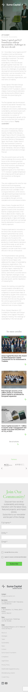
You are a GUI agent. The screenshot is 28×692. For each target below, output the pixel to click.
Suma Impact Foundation (8, 652)
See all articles (14, 442)
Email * (4, 542)
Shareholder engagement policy (10, 669)
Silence (3, 207)
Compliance (4, 656)
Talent (3, 639)
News (3, 646)
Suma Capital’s (6, 85)
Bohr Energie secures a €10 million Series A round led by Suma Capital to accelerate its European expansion (12, 393)
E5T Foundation (15, 89)
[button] (26, 468)
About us (4, 632)
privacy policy (14, 552)
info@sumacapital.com (8, 596)
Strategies (4, 636)
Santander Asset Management (11, 146)
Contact (3, 649)
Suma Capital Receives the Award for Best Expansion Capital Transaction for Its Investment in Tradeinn (14, 358)
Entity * (4, 533)
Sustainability (5, 642)
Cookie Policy (5, 677)
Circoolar (4, 238)
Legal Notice (5, 661)
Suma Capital (16, 52)
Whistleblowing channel (8, 673)
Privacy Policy (5, 665)
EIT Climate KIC (19, 135)
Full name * (6, 523)
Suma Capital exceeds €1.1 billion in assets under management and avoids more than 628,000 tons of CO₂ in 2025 (13, 428)
